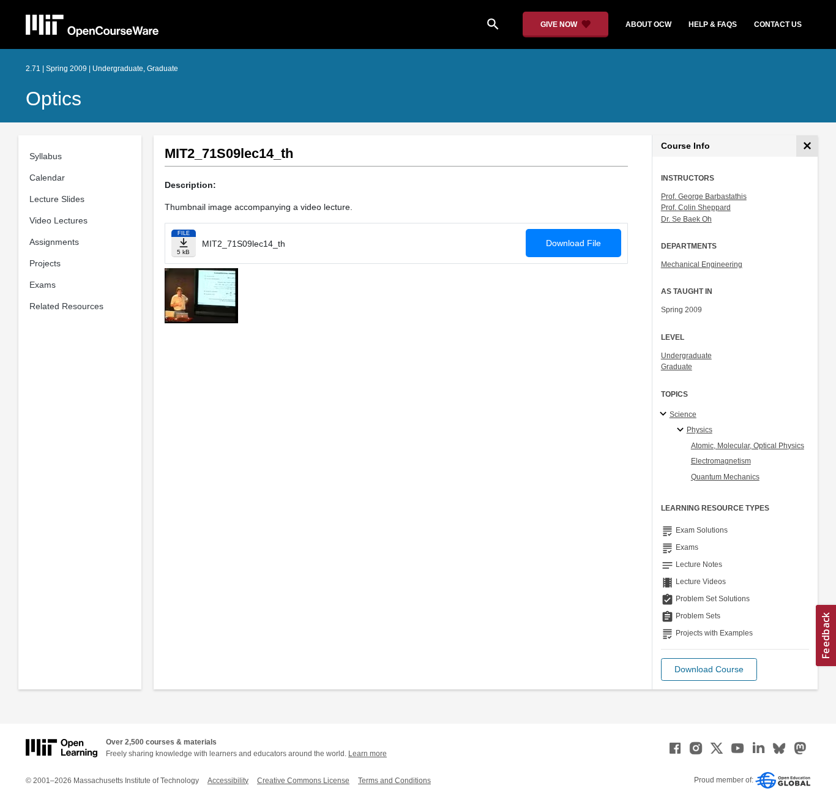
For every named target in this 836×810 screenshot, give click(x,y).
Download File (573, 243)
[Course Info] (807, 146)
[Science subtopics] (665, 414)
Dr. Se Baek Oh (686, 219)
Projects (45, 263)
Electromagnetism (721, 461)
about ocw (648, 24)
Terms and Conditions (394, 780)
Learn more (367, 753)
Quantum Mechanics (725, 477)
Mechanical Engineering (701, 264)
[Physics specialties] (682, 430)
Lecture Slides (56, 199)
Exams (42, 285)
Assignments (54, 242)
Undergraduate (686, 355)
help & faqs (713, 24)
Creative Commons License (303, 780)
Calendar (47, 177)
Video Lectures (58, 220)
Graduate (676, 366)
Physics (699, 430)
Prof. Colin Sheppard (696, 207)
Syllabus (45, 156)
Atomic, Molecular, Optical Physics (747, 445)
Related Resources (66, 306)
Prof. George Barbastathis (704, 196)
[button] (709, 669)
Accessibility (227, 780)
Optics (53, 99)
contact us (778, 24)
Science (683, 414)
